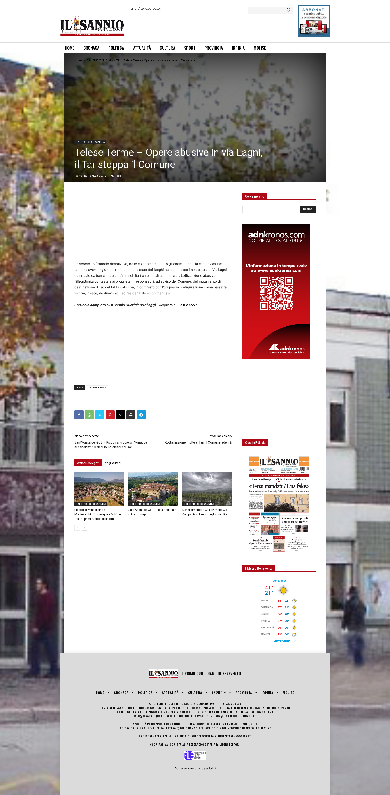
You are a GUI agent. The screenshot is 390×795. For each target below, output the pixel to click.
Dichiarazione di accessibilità (195, 768)
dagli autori (113, 463)
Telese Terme (97, 387)
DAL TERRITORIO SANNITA (103, 60)
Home (78, 60)
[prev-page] (77, 528)
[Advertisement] (211, 26)
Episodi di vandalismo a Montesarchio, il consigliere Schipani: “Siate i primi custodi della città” (98, 514)
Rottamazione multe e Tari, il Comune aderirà (198, 442)
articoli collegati (88, 463)
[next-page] (84, 528)
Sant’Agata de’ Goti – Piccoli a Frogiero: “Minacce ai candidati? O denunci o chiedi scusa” (110, 444)
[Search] (288, 10)
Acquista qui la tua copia (178, 305)
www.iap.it (243, 736)
